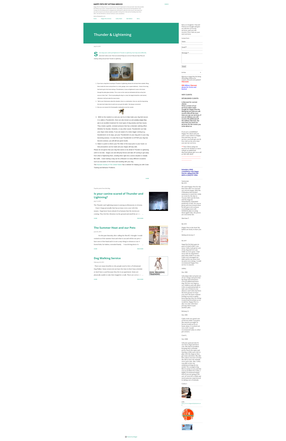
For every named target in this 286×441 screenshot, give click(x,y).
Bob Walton (129, 18)
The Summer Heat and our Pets (114, 227)
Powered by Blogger (132, 437)
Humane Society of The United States (109, 164)
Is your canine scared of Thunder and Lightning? (118, 195)
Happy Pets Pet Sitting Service (108, 4)
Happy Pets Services (106, 18)
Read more (140, 218)
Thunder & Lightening (112, 34)
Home (95, 18)
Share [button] (147, 178)
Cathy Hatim (119, 18)
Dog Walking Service (107, 258)
